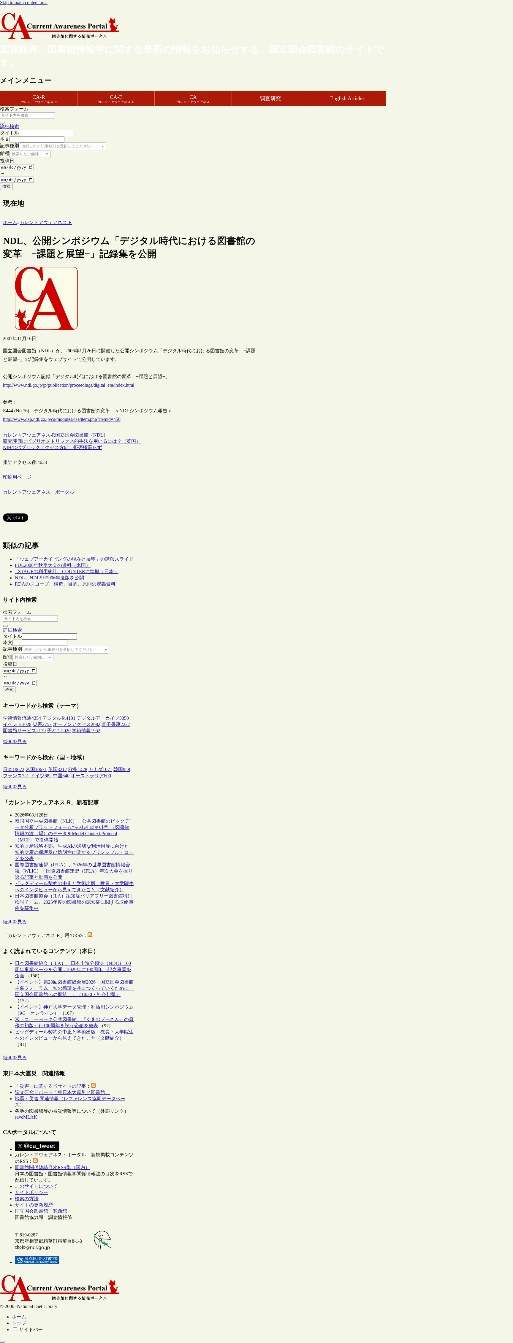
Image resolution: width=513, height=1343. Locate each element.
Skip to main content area (24, 2)
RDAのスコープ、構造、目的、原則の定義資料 (65, 583)
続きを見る (15, 741)
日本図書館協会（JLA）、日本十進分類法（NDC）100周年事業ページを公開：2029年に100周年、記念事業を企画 (73, 969)
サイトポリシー (31, 1192)
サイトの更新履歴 (34, 1204)
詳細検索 (9, 126)
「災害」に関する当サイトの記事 (50, 1086)
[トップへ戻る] (2, 1342)
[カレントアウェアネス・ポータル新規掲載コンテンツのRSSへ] (35, 1161)
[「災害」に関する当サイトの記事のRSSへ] (93, 1086)
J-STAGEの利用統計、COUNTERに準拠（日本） (66, 571)
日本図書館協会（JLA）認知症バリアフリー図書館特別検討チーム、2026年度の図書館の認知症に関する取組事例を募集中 (74, 902)
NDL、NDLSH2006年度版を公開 (49, 577)
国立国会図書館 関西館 (41, 1211)
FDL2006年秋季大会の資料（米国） (53, 565)
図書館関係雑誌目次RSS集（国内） (52, 1167)
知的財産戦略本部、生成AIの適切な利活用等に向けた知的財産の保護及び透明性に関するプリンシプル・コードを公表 (74, 852)
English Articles (347, 98)
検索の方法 (27, 1198)
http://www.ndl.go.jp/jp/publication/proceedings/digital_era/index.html (68, 385)
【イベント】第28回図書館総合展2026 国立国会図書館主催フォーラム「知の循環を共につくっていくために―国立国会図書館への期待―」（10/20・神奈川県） (74, 988)
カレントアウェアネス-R (29, 434)
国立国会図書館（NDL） (81, 434)
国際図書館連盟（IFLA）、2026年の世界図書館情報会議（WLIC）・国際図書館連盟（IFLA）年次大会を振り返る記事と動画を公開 (74, 871)
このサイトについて (36, 1186)
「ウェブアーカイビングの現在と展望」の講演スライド (74, 559)
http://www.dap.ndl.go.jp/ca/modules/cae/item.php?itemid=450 (62, 419)
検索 (6, 186)
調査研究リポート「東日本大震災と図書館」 (62, 1092)
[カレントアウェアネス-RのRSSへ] (90, 935)
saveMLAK (26, 1117)
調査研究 (270, 99)
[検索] (2, 122)
